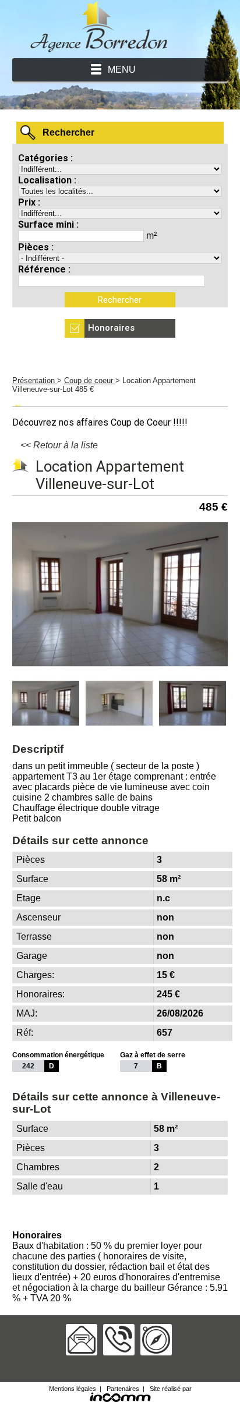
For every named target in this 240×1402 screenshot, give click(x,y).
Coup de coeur (89, 380)
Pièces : (36, 247)
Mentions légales (72, 1388)
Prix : (29, 202)
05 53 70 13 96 (119, 1339)
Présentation (34, 380)
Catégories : (45, 158)
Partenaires (123, 1388)
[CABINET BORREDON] (99, 50)
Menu (122, 70)
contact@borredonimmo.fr (81, 1339)
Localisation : (47, 180)
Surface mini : (48, 224)
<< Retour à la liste (59, 445)
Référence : (44, 269)
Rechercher (68, 132)
